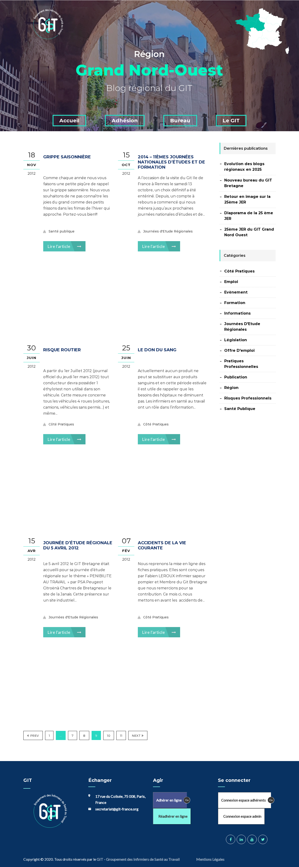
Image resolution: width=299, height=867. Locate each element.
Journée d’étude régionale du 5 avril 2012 (77, 545)
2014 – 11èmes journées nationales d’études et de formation (171, 162)
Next (136, 735)
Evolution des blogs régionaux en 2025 (244, 167)
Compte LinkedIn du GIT (241, 839)
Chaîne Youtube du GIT (252, 839)
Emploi (231, 281)
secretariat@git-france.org (117, 809)
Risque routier (62, 349)
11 (121, 735)
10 (108, 735)
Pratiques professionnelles (241, 364)
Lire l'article (59, 246)
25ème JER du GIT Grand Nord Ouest (249, 232)
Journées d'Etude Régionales (168, 231)
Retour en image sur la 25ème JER (247, 199)
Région (231, 387)
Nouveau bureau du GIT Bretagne (248, 183)
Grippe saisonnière (67, 157)
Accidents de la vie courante (162, 545)
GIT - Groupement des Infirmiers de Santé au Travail (138, 859)
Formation (234, 303)
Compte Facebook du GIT (230, 839)
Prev (34, 735)
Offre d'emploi (239, 350)
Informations (237, 313)
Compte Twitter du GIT (262, 839)
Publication (235, 377)
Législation (235, 340)
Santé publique (62, 231)
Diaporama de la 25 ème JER (248, 216)
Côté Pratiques (61, 424)
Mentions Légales (210, 859)
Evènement (236, 292)
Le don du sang (157, 349)
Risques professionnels (247, 398)
